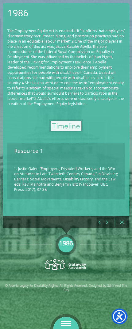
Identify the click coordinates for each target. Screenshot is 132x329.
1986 (17, 12)
